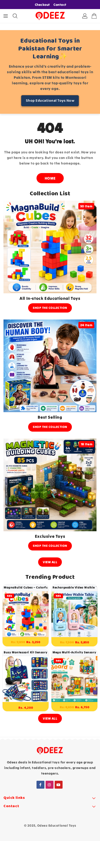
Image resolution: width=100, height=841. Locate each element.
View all (50, 562)
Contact (60, 5)
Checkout (42, 5)
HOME (50, 178)
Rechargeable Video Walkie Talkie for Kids (74, 587)
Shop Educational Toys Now (50, 100)
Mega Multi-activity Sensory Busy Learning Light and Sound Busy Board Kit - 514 (74, 652)
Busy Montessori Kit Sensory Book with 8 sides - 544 (25, 652)
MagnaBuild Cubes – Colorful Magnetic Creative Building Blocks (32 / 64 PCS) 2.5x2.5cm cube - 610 (25, 587)
